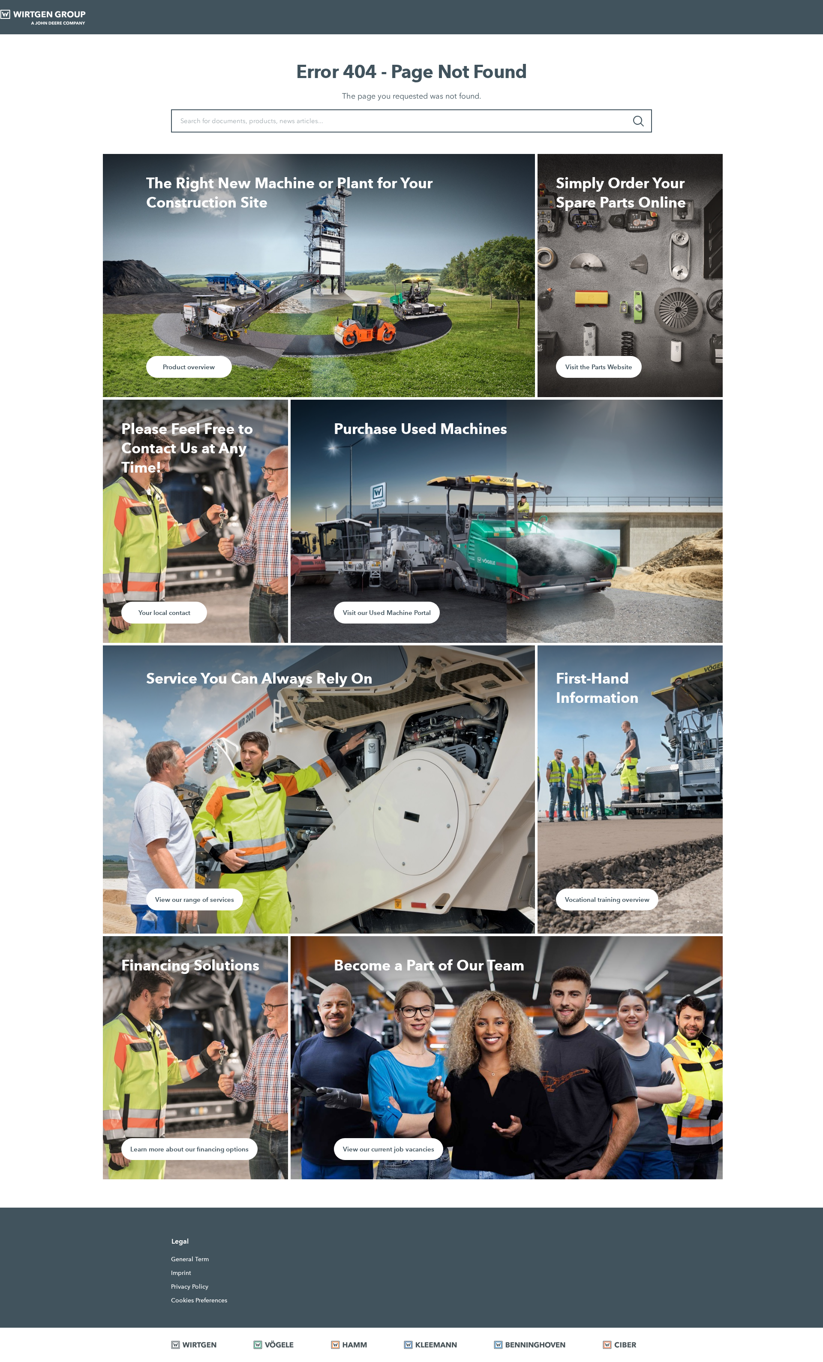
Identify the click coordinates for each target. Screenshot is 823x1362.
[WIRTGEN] (201, 1345)
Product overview (189, 367)
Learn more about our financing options (189, 1149)
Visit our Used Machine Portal (387, 613)
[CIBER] (627, 1345)
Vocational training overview (607, 899)
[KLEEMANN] (438, 1345)
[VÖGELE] (281, 1345)
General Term (190, 1259)
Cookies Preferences (199, 1300)
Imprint (181, 1273)
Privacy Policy (189, 1286)
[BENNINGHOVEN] (537, 1345)
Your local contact (164, 613)
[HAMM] (356, 1345)
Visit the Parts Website (598, 367)
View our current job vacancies (388, 1149)
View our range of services (194, 899)
